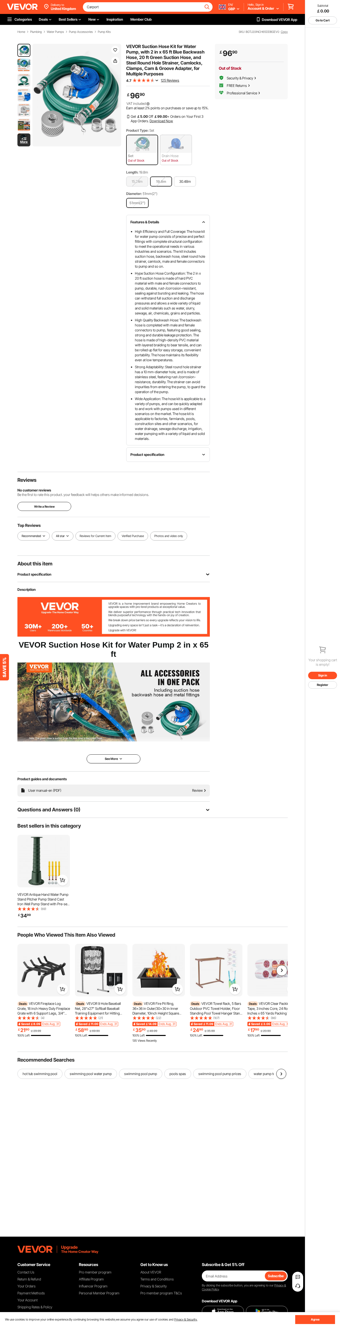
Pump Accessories (81, 32)
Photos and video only (168, 536)
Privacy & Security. (185, 1319)
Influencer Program (93, 1286)
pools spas (178, 1074)
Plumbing (36, 32)
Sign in (322, 675)
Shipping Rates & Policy (34, 1307)
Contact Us (25, 1272)
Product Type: (137, 130)
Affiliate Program (91, 1279)
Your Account (27, 1300)
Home (21, 32)
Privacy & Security (153, 1286)
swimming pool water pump (91, 1074)
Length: (132, 172)
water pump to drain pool (272, 1074)
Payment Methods (31, 1293)
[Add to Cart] (62, 880)
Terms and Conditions (157, 1279)
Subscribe (276, 1276)
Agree (315, 1319)
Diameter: (134, 193)
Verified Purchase (133, 536)
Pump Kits (104, 32)
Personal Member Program (99, 1293)
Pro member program (95, 1272)
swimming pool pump (140, 1074)
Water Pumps (55, 32)
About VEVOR (150, 1272)
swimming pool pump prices (219, 1074)
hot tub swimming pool (40, 1074)
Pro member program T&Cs (161, 1293)
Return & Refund (29, 1279)
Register (322, 685)
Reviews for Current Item (95, 536)
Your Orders (26, 1286)
